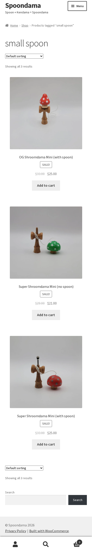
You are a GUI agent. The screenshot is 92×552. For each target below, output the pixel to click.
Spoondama (23, 5)
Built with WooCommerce (49, 531)
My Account (15, 544)
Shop (24, 25)
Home (14, 25)
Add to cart (46, 185)
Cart (70, 540)
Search (10, 492)
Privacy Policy (15, 531)
